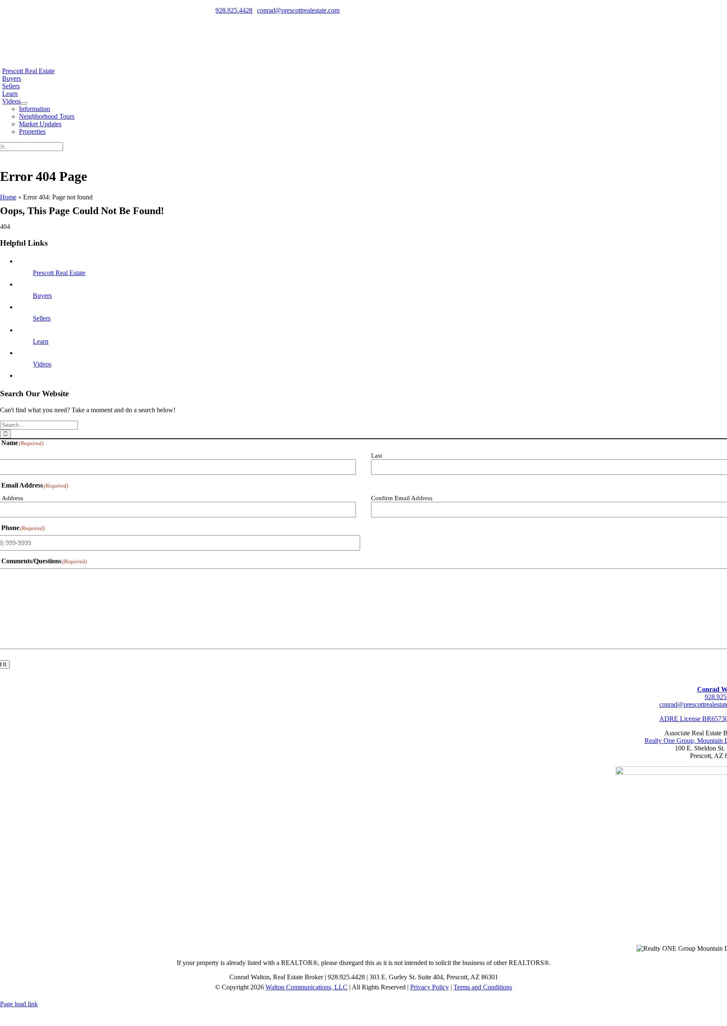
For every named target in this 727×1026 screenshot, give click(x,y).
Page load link (19, 1003)
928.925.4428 (233, 10)
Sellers (41, 318)
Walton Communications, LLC (306, 987)
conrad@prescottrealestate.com (298, 10)
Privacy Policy (429, 987)
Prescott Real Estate (59, 272)
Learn (40, 341)
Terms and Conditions (483, 987)
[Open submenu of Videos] (24, 103)
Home (8, 197)
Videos (42, 364)
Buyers (42, 295)
